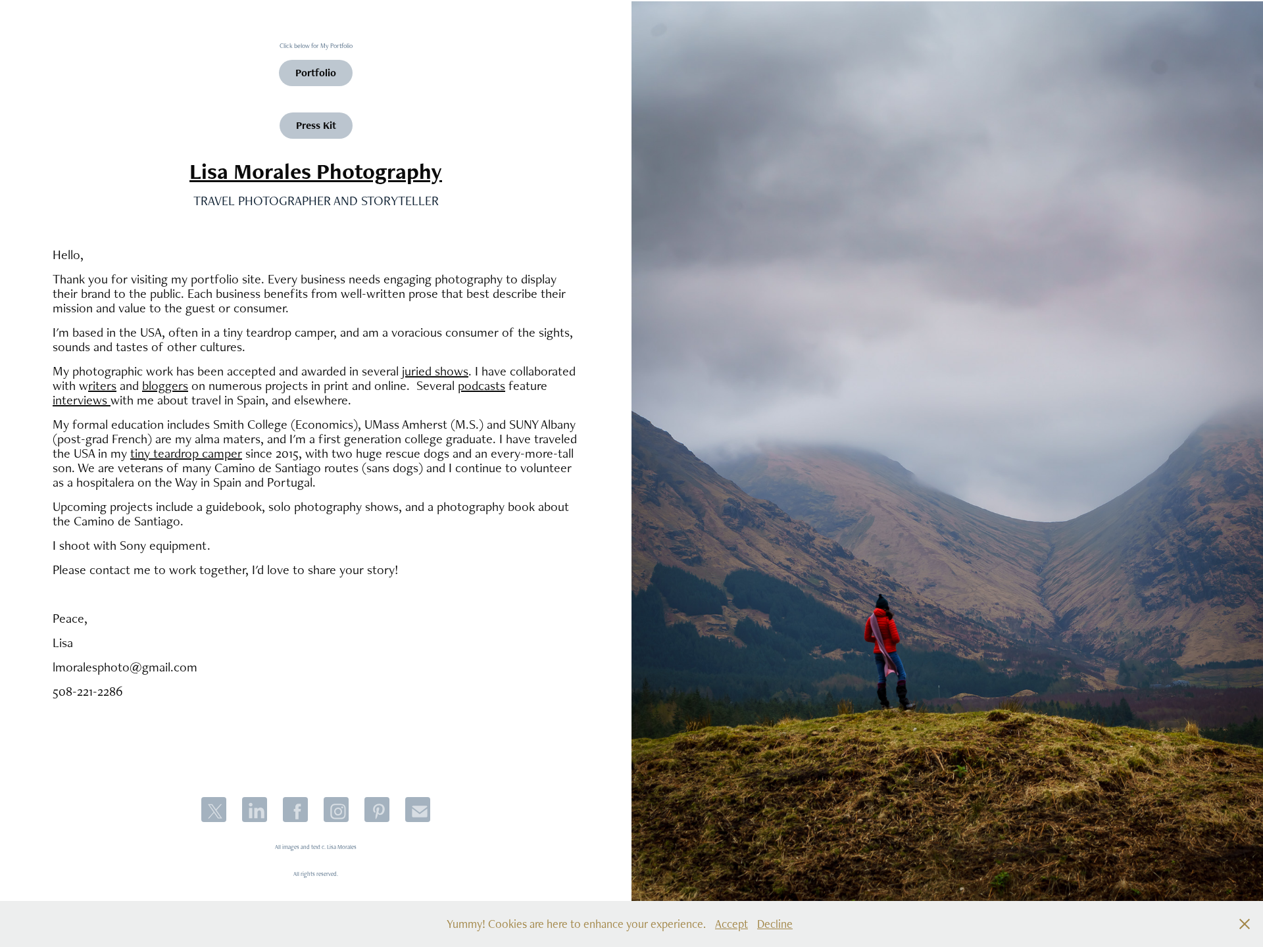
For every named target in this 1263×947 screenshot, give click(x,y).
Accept (731, 923)
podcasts (481, 385)
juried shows (435, 370)
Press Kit (316, 125)
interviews (82, 399)
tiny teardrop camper (186, 453)
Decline (775, 923)
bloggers (165, 385)
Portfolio (315, 73)
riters (102, 385)
